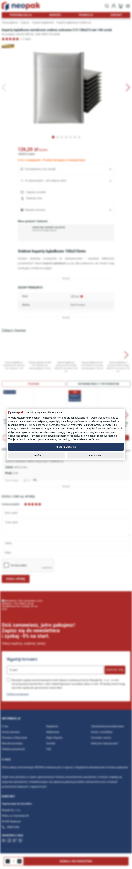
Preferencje (95, 455)
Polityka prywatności (18, 694)
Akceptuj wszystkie (66, 446)
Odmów (37, 455)
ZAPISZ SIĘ (115, 670)
